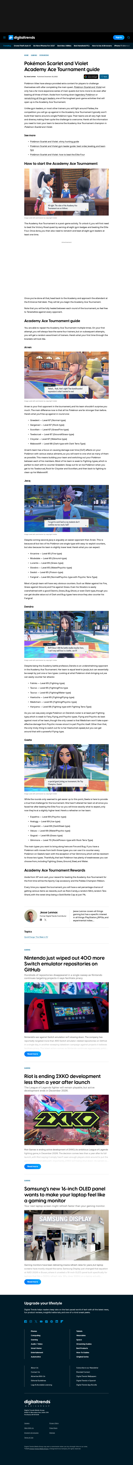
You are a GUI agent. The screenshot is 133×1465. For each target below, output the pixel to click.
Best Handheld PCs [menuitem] (81, 46)
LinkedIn (56, 1321)
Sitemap (52, 1433)
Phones (34, 1331)
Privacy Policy (54, 1423)
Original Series (82, 1357)
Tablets (79, 1331)
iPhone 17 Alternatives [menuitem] (123, 46)
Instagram (30, 1321)
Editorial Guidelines (38, 1380)
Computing (35, 1335)
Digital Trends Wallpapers (86, 1376)
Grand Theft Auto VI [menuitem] (22, 46)
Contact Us (35, 1372)
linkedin (41, 920)
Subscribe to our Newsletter (87, 1368)
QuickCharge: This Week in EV (36, 937)
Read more (32, 1054)
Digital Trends (17, 41)
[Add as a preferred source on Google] (91, 76)
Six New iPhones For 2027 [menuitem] (44, 46)
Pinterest (51, 1321)
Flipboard (62, 1321)
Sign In (119, 37)
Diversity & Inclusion (31, 1433)
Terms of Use (28, 1438)
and (93, 87)
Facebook (25, 1321)
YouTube (41, 1321)
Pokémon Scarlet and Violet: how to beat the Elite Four (57, 154)
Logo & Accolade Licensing (41, 1385)
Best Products (82, 1348)
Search (128, 37)
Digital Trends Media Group (38, 1449)
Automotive (36, 1357)
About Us (34, 1368)
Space (79, 1340)
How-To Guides (82, 1352)
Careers (26, 1423)
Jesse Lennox (31, 77)
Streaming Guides (84, 1344)
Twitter (36, 1321)
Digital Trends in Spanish (86, 1380)
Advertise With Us (38, 1376)
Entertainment (37, 1352)
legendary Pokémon (85, 94)
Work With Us (29, 1428)
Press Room (53, 1428)
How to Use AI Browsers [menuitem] (102, 46)
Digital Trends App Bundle (86, 1385)
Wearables (81, 1335)
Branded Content (83, 1372)
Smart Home (36, 1348)
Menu (4, 37)
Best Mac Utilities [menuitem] (64, 46)
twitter (45, 920)
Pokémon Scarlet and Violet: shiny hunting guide (54, 141)
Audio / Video (36, 1344)
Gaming (34, 1340)
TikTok (46, 1321)
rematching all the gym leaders (39, 98)
